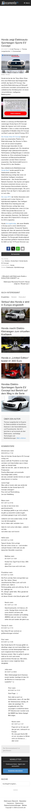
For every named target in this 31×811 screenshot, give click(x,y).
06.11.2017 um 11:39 (11, 605)
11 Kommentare (16, 51)
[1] (2, 55)
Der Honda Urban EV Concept (11, 137)
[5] (9, 55)
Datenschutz (19, 803)
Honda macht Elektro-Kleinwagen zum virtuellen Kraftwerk (15, 331)
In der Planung (14, 49)
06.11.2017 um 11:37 (17, 724)
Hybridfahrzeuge (19, 267)
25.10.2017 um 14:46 (7, 642)
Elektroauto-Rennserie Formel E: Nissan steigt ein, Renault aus (17, 283)
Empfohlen (5, 297)
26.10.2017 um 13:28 (11, 558)
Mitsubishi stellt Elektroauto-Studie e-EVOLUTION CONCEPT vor (14, 277)
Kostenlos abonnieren (15, 771)
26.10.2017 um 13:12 (14, 690)
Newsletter (16, 254)
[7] (12, 55)
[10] (17, 55)
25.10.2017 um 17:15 (7, 628)
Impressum (10, 803)
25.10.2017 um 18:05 (7, 575)
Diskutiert (22, 297)
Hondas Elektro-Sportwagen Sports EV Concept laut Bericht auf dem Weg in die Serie (14, 388)
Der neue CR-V (6, 197)
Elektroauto (9, 267)
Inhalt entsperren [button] (16, 113)
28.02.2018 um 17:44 (7, 453)
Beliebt (14, 297)
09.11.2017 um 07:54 (7, 503)
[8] (14, 55)
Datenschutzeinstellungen (12, 805)
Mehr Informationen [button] (15, 110)
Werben (24, 805)
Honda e (7, 261)
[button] (27, 62)
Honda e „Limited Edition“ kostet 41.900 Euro (15, 359)
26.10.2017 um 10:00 (7, 540)
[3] (5, 55)
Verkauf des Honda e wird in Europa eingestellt (15, 303)
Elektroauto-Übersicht (11, 801)
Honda (12, 265)
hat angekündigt (11, 223)
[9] (15, 55)
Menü (28, 3)
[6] (10, 55)
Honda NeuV (5, 170)
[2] (4, 55)
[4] (7, 55)
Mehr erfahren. (21, 438)
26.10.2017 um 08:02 (11, 672)
